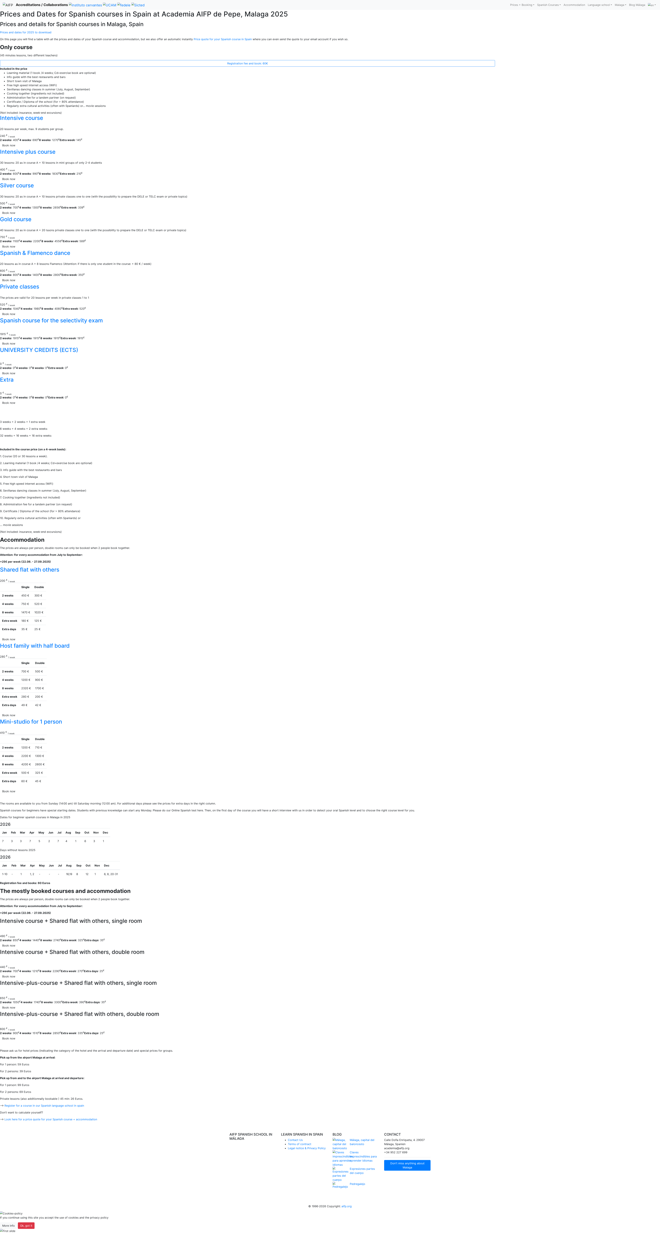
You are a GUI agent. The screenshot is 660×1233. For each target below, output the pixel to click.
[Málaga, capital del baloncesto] (338, 1144)
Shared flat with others (29, 569)
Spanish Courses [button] (548, 5)
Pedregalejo (357, 1184)
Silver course (17, 185)
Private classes (19, 286)
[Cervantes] (85, 5)
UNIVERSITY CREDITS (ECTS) (39, 350)
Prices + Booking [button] (521, 5)
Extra (7, 379)
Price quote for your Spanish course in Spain (223, 39)
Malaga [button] (619, 5)
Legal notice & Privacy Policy (307, 1148)
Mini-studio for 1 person (31, 721)
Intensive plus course (28, 151)
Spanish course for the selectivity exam (51, 320)
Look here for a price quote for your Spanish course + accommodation (50, 1119)
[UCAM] (109, 5)
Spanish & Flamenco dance (35, 253)
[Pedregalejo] (338, 1185)
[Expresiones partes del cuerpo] (338, 1174)
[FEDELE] (123, 5)
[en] (652, 5)
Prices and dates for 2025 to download (26, 32)
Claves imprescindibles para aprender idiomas (363, 1156)
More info (8, 1225)
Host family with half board (35, 645)
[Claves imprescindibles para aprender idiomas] (338, 1158)
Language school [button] (599, 5)
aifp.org (347, 1206)
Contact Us (295, 1140)
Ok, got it (26, 1225)
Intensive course (21, 118)
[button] (49, 1231)
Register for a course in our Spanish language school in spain (44, 1105)
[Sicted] (138, 5)
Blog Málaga (637, 5)
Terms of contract (299, 1144)
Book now (8, 145)
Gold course (15, 219)
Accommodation (574, 5)
